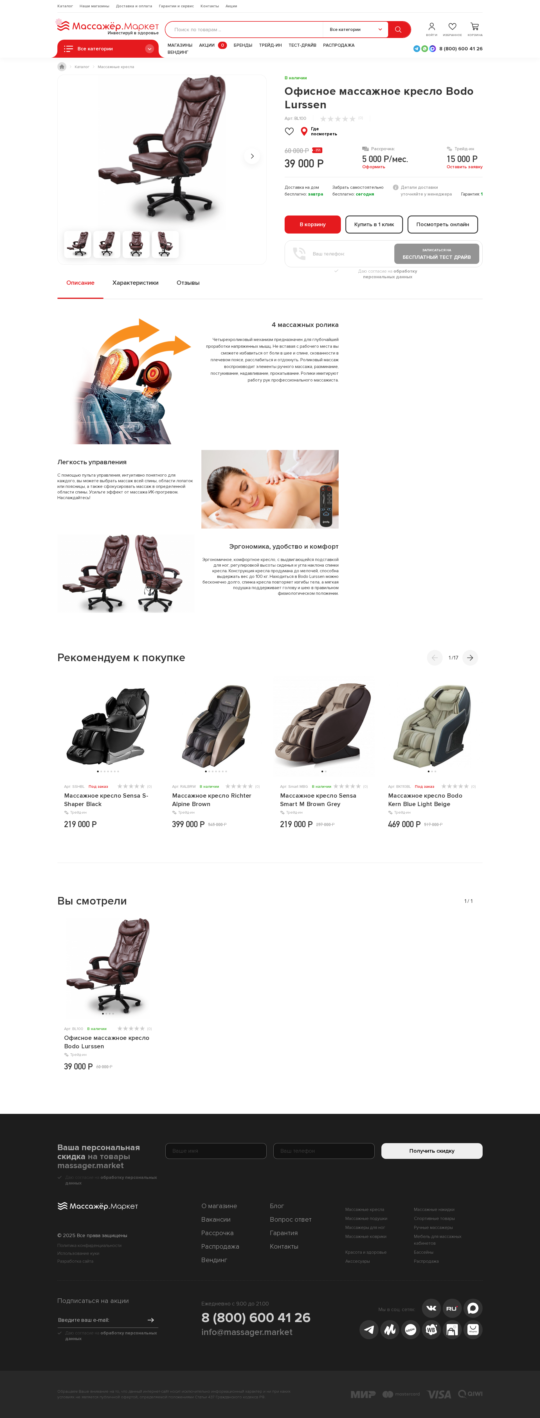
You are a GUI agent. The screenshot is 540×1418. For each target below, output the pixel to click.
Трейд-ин (270, 45)
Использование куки (78, 1253)
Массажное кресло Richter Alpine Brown (212, 800)
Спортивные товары (434, 1218)
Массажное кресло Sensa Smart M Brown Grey (318, 800)
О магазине (219, 1206)
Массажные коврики (365, 1236)
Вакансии (216, 1219)
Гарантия (284, 1233)
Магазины (180, 45)
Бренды (243, 45)
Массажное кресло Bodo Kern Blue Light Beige (425, 800)
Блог (277, 1206)
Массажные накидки (434, 1209)
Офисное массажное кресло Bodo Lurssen (107, 1042)
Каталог (65, 6)
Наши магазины (94, 6)
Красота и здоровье (366, 1252)
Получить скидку (432, 1151)
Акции (231, 6)
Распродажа (339, 45)
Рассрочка (217, 1233)
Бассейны (423, 1252)
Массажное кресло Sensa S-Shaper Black (106, 800)
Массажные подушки (366, 1218)
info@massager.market (246, 1332)
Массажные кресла (364, 1209)
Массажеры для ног (365, 1227)
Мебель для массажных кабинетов (438, 1240)
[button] (470, 658)
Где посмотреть (324, 131)
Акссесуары (357, 1261)
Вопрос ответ (291, 1219)
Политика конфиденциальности (89, 1245)
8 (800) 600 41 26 (255, 1318)
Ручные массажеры (433, 1227)
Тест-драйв (302, 45)
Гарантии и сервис (176, 6)
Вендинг (178, 52)
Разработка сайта (75, 1261)
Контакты (210, 6)
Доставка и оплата (134, 6)
